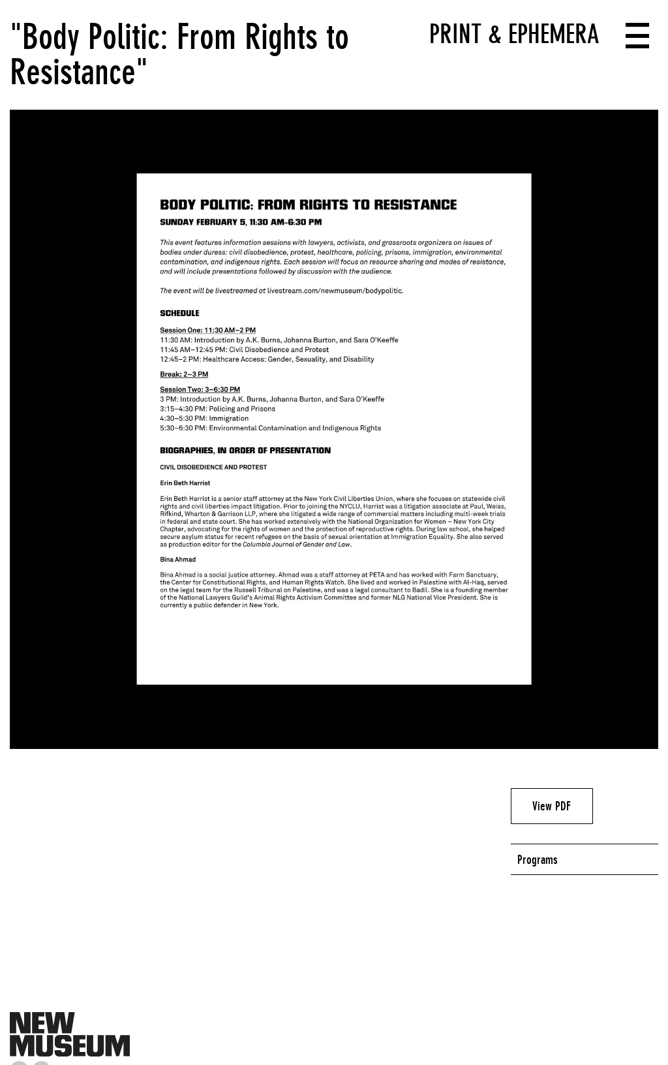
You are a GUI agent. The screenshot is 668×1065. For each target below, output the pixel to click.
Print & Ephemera (514, 34)
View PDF (551, 806)
